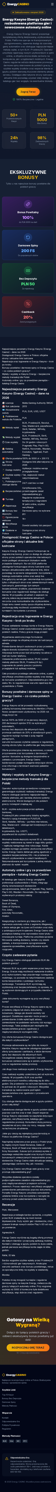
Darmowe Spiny (9, 1402)
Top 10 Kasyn (8, 1395)
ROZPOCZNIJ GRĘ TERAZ (28, 1347)
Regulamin (6, 1429)
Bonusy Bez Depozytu (11, 1398)
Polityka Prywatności (11, 1425)
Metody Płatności (9, 1406)
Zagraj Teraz (28, 91)
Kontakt (5, 1418)
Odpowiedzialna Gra (11, 1421)
